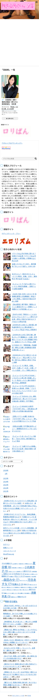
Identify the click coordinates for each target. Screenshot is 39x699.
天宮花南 (15, 567)
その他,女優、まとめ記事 (10, 108)
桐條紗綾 (28, 576)
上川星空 (15, 563)
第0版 (29, 695)
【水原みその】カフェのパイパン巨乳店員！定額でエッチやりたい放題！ (20, 501)
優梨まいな (28, 563)
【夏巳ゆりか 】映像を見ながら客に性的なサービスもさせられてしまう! (20, 665)
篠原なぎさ (24, 587)
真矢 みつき (33, 584)
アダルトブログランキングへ (12, 143)
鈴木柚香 (27, 593)
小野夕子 (26, 571)
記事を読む (11, 118)
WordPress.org (8, 554)
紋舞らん (31, 587)
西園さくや (7, 593)
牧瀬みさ (17, 584)
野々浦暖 (21, 593)
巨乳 (13, 107)
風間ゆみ (14, 597)
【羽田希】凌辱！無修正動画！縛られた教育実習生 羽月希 (10, 102)
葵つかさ (26, 589)
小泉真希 (19, 571)
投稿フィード (8, 547)
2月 (6, 473)
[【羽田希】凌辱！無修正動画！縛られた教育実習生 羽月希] (10, 86)
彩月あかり (19, 574)
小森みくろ (12, 571)
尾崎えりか (8, 574)
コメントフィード (9, 551)
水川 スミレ (23, 580)
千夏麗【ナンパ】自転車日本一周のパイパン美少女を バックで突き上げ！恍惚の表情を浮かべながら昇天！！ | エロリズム (20, 521)
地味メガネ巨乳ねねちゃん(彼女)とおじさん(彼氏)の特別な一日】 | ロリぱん (20, 533)
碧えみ (4, 587)
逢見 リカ (15, 593)
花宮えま (16, 589)
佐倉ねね (22, 563)
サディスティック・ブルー (11, 233)
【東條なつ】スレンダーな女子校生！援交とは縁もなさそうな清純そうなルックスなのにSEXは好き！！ (20, 674)
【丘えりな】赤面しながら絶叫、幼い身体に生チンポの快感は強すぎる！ (20, 657)
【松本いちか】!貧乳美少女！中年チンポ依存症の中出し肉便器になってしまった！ (20, 641)
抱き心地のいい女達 (18, 695)
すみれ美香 (7, 563)
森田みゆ (11, 579)
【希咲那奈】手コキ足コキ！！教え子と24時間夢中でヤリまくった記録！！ (20, 622)
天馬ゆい (21, 567)
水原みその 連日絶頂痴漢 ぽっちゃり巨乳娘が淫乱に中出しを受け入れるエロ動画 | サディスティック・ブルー (20, 507)
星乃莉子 (28, 574)
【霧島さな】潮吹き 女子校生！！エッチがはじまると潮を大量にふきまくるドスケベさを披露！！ (20, 632)
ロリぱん (13, 601)
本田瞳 (11, 576)
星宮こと (34, 574)
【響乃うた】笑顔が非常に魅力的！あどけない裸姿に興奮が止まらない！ (20, 683)
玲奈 (26, 584)
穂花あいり (10, 587)
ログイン (6, 544)
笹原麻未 (17, 587)
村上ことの (19, 576)
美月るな (10, 589)
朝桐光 (5, 576)
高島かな (21, 596)
